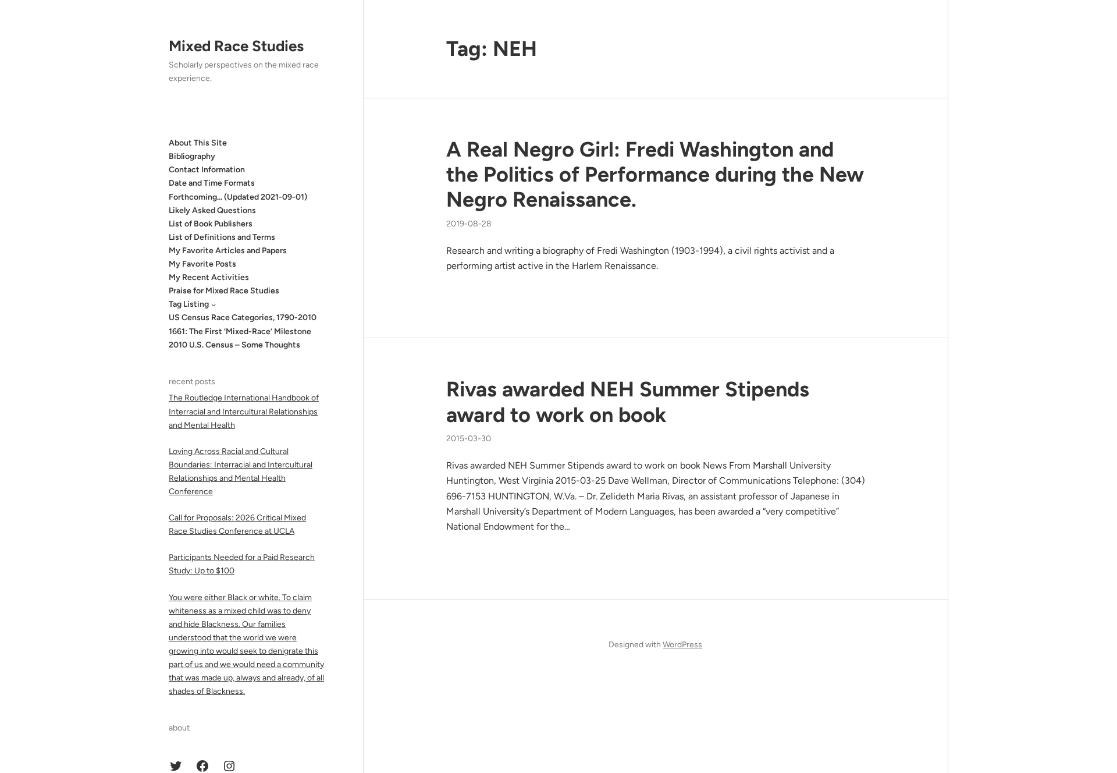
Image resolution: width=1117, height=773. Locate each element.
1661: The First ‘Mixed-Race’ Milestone (240, 331)
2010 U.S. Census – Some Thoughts (234, 345)
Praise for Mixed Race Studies (224, 291)
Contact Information (207, 170)
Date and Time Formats (212, 183)
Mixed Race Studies (236, 46)
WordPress (682, 645)
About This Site (198, 143)
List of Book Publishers (210, 224)
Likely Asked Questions (212, 210)
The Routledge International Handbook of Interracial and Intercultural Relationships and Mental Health (244, 411)
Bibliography (192, 156)
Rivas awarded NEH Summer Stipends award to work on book (627, 402)
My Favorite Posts (202, 264)
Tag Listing (189, 304)
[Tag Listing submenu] (213, 304)
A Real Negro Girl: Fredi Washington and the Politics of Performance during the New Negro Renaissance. (655, 174)
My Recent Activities (209, 277)
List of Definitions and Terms (222, 237)
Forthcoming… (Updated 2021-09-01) (238, 197)
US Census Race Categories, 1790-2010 (242, 317)
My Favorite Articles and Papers (228, 251)
